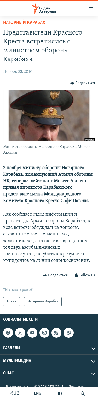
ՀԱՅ (15, 393)
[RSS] (56, 333)
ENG (37, 393)
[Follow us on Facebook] (8, 333)
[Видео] (60, 393)
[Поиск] (83, 393)
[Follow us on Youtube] (32, 333)
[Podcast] (68, 333)
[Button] (82, 83)
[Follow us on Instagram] (44, 333)
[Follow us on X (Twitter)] (20, 333)
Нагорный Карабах (24, 22)
